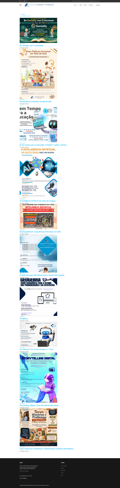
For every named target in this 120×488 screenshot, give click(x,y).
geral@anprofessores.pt (95, 1)
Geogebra (24, 318)
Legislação (98, 5)
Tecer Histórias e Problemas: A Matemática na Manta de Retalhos (46, 449)
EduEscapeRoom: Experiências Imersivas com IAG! (40, 232)
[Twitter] (22, 1)
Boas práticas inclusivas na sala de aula (36, 101)
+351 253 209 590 (76, 1)
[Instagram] (26, 1)
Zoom (21, 43)
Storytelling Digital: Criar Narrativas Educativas (39, 405)
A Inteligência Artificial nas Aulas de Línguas (38, 201)
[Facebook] (20, 1)
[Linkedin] (24, 1)
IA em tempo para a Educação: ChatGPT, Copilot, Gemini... (44, 145)
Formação (91, 5)
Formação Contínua (26, 16)
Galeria (62, 472)
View (24, 43)
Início (75, 5)
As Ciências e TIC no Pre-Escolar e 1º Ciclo (36, 349)
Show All (24, 14)
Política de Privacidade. (24, 471)
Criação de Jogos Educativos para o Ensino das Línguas (42, 275)
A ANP (80, 5)
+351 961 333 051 (85, 1)
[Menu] (20, 5)
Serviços (62, 468)
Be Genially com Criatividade (31, 45)
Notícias (85, 5)
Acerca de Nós (64, 465)
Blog (62, 475)
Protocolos (63, 470)
